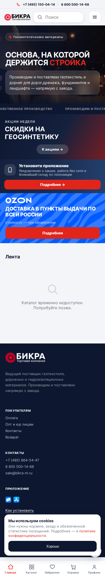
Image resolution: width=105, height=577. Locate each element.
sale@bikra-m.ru (19, 473)
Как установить (19, 510)
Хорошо (52, 546)
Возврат (12, 437)
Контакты (13, 431)
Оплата (11, 418)
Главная (10, 572)
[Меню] (95, 17)
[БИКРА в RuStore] (8, 500)
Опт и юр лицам (19, 424)
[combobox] (62, 17)
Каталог (31, 572)
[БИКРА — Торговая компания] (17, 17)
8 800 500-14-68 (75, 4)
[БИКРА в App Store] (16, 500)
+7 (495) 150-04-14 (39, 4)
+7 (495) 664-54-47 (22, 460)
